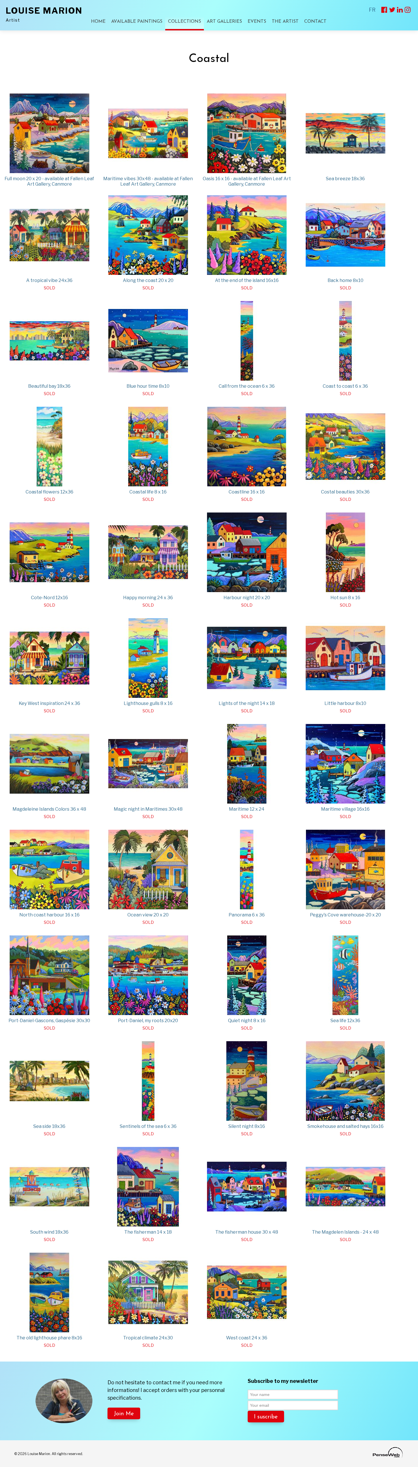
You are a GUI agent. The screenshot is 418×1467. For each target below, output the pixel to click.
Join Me (124, 1414)
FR (372, 10)
